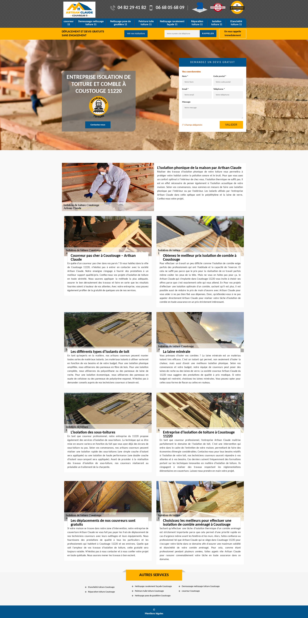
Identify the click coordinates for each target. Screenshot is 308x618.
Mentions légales (154, 613)
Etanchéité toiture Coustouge (101, 587)
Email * (185, 89)
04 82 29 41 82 (132, 8)
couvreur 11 (69, 23)
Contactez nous (97, 125)
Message (186, 102)
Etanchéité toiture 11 (236, 23)
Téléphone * (219, 89)
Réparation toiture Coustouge (101, 592)
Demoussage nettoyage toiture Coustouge (201, 586)
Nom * (185, 76)
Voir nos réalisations (136, 33)
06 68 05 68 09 (170, 8)
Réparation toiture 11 (197, 23)
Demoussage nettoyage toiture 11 (91, 23)
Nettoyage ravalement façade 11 (172, 23)
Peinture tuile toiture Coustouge (149, 591)
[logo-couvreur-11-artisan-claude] (79, 10)
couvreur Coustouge (191, 591)
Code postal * (219, 76)
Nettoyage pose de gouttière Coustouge (153, 596)
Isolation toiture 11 (216, 23)
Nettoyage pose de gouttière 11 (120, 23)
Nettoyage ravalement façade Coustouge (153, 586)
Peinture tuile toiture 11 (146, 23)
